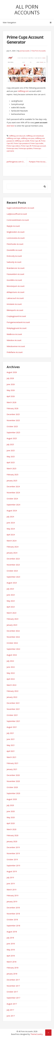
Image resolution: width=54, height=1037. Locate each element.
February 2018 (12, 967)
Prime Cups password (22, 143)
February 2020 (12, 835)
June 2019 (11, 883)
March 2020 (11, 829)
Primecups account (39, 146)
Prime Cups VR (26, 146)
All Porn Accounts (27, 9)
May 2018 (11, 949)
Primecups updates (26, 148)
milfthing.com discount (17, 136)
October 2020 (12, 787)
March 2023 (11, 613)
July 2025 (10, 444)
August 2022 (12, 655)
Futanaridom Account (15, 274)
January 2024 (12, 553)
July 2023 (10, 589)
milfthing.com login (13, 138)
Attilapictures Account (15, 292)
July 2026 (10, 378)
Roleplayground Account (16, 328)
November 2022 (13, 637)
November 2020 (13, 781)
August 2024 (12, 510)
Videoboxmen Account (16, 346)
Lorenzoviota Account (16, 238)
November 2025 (13, 420)
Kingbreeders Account (15, 232)
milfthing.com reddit (22, 141)
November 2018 (13, 913)
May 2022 (11, 673)
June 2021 (11, 739)
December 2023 (13, 558)
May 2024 (11, 529)
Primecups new (12, 148)
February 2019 (12, 895)
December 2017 (13, 980)
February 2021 (12, 763)
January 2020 (12, 841)
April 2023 (11, 607)
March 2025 (11, 468)
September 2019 (13, 865)
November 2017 (13, 986)
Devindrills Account (14, 250)
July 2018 (10, 937)
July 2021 (10, 733)
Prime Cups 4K (35, 141)
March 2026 (11, 402)
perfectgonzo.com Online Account (17, 161)
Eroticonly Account (14, 256)
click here (10, 126)
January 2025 (12, 480)
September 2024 (13, 504)
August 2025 (12, 438)
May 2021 (11, 745)
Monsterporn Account (15, 286)
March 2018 (11, 962)
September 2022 (13, 649)
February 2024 (12, 547)
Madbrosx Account (14, 334)
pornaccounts (25, 51)
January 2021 (12, 769)
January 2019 (12, 901)
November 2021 (13, 709)
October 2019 (12, 859)
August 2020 (12, 799)
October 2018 (12, 919)
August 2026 (12, 372)
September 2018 (13, 925)
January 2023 (12, 625)
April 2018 (11, 955)
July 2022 (10, 661)
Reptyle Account (13, 226)
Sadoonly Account (14, 262)
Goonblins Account (14, 280)
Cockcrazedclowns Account (18, 220)
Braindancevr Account (15, 268)
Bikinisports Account (15, 310)
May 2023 (11, 601)
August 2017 (12, 1004)
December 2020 (13, 775)
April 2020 (11, 823)
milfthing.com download (35, 136)
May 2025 (11, 456)
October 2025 (12, 426)
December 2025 (13, 414)
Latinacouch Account (15, 298)
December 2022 (13, 631)
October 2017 (12, 992)
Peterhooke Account (15, 244)
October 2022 (12, 643)
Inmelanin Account (14, 304)
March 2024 (11, 540)
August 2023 (12, 583)
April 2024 (11, 534)
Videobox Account (14, 340)
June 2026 (11, 384)
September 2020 (13, 793)
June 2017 (11, 1016)
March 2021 (11, 757)
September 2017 (13, 998)
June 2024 (11, 522)
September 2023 (13, 577)
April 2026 (11, 396)
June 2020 (11, 811)
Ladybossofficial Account (17, 214)
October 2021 (12, 715)
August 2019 (12, 871)
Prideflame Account (15, 352)
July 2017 (10, 1010)
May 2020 (11, 817)
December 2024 (13, 486)
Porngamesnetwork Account (18, 322)
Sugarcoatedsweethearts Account (20, 208)
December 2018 (13, 907)
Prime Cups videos (13, 146)
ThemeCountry (36, 1034)
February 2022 (12, 691)
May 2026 (11, 390)
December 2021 (13, 703)
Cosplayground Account (16, 316)
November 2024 (13, 492)
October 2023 (12, 571)
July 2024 (10, 516)
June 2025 (11, 450)
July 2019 (10, 877)
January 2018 (12, 974)
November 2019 (13, 853)
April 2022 (11, 679)
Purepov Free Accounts (38, 161)
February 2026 (12, 408)
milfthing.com (23, 91)
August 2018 (12, 931)
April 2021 (11, 751)
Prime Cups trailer (36, 143)
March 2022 (11, 685)
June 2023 (11, 595)
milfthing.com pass (27, 138)
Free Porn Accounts (39, 51)
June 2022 (11, 667)
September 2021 (13, 721)
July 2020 (10, 805)
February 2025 (12, 474)
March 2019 (11, 889)
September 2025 (13, 432)
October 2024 (12, 498)
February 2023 (12, 619)
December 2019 (13, 847)
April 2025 (11, 462)
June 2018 (11, 943)
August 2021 (12, 727)
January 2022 (12, 697)
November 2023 (13, 565)
